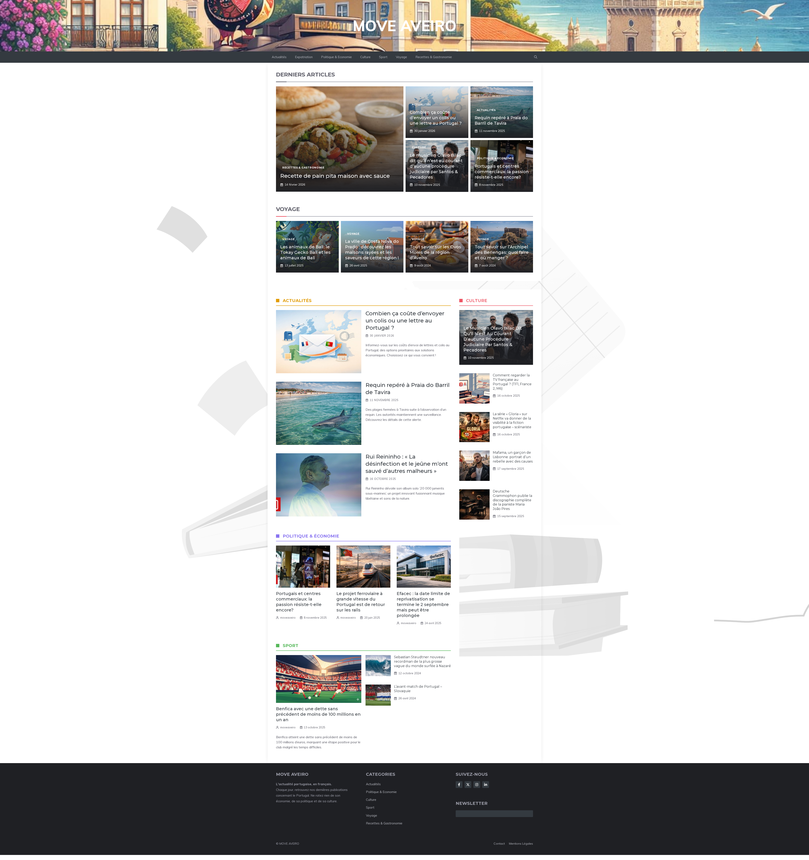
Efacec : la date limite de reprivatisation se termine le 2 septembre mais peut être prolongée (423, 604)
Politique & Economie (336, 57)
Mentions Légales (521, 843)
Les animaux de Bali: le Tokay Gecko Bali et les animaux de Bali (305, 252)
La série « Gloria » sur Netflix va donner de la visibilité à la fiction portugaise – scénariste (512, 420)
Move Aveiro (405, 25)
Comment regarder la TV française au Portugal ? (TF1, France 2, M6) (512, 381)
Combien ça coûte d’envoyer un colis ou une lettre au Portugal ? (436, 118)
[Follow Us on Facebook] (459, 784)
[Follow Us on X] (468, 784)
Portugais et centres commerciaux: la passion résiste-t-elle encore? (502, 172)
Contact (499, 843)
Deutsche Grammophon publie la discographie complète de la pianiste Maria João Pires (512, 500)
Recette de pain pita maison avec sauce (335, 176)
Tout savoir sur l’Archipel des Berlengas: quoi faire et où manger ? (502, 252)
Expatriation (304, 57)
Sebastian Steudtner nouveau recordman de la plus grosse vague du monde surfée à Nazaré (422, 661)
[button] (535, 57)
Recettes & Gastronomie (433, 57)
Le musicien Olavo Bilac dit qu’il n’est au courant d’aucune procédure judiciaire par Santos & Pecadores (436, 166)
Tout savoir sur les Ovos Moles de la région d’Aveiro (435, 252)
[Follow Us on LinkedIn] (485, 784)
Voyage (401, 57)
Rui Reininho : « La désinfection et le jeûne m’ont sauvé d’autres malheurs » (407, 463)
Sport (383, 57)
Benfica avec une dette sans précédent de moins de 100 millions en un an (318, 714)
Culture (365, 57)
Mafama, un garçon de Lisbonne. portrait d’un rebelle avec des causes (513, 457)
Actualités (279, 57)
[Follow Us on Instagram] (476, 784)
